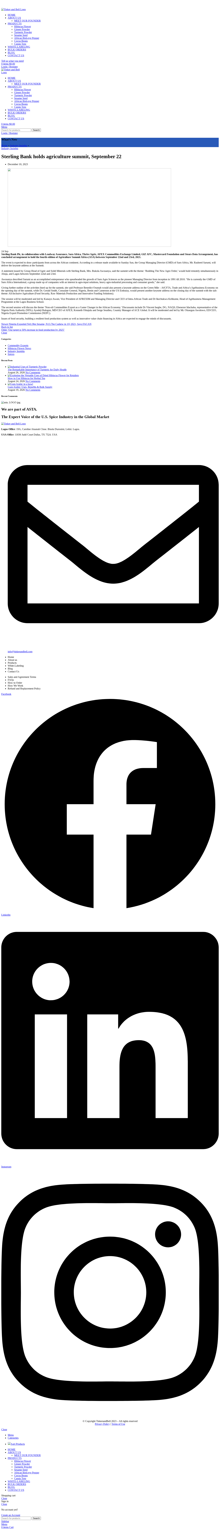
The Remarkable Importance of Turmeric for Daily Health (37, 369)
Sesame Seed (21, 35)
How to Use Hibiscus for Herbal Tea (26, 378)
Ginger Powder (22, 29)
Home (4, 145)
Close (4, 332)
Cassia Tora (20, 43)
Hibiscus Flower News (19, 348)
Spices (11, 354)
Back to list (7, 327)
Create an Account (10, 1515)
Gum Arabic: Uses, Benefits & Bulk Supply (30, 387)
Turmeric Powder (23, 32)
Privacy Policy (102, 1424)
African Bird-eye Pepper (26, 38)
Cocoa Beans (21, 41)
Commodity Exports (18, 345)
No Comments (32, 372)
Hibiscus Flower (22, 26)
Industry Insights (18, 145)
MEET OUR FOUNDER (27, 20)
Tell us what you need (12, 61)
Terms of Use (118, 1424)
